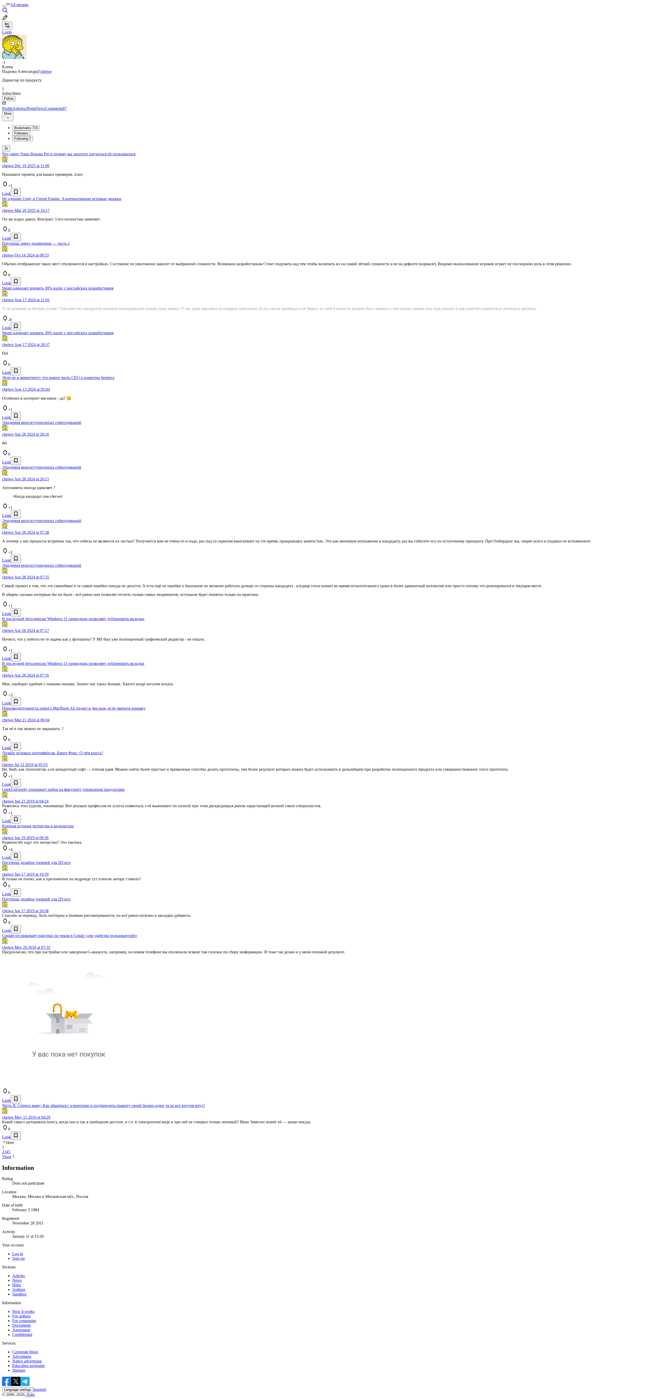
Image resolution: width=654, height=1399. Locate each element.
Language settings (17, 1390)
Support (39, 1389)
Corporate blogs (25, 1352)
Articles (20, 108)
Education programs (28, 1365)
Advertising (21, 1356)
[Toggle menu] (4, 6)
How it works (23, 1311)
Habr (30, 1394)
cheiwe (8, 166)
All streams (19, 5)
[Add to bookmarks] (16, 192)
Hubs (16, 1285)
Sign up (18, 1258)
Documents (21, 1325)
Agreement (21, 1330)
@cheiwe (44, 71)
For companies (24, 1321)
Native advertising (27, 1361)
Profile (7, 108)
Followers (21, 133)
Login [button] (7, 32)
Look (6, 193)
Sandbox (19, 1294)
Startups (18, 1370)
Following (22, 139)
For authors (21, 1316)
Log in (17, 1254)
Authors (18, 1289)
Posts (31, 108)
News (40, 108)
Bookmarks (26, 128)
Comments (56, 108)
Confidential (22, 1334)
